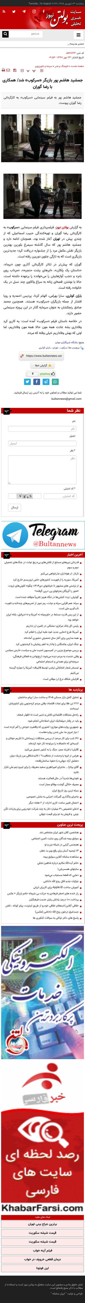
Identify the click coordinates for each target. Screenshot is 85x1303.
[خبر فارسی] (42, 1136)
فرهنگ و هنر (61, 66)
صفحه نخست (77, 66)
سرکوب (63, 348)
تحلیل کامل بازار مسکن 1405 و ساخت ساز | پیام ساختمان (48, 697)
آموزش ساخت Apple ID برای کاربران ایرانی (56, 887)
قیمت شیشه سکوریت (42, 1233)
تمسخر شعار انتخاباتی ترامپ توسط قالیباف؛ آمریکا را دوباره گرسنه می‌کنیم (44, 670)
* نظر (72, 451)
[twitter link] (27, 382)
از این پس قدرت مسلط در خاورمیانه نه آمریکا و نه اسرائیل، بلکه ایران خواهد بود (42, 617)
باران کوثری (44, 348)
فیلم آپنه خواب (42, 1250)
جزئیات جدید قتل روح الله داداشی (61, 881)
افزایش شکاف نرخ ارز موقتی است (61, 679)
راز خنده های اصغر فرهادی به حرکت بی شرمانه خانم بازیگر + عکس (43, 894)
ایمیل (72, 436)
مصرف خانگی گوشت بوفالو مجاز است (59, 784)
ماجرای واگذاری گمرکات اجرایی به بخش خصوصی (53, 797)
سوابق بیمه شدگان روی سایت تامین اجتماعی (55, 839)
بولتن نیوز (62, 227)
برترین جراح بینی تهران (42, 1224)
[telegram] (24, 11)
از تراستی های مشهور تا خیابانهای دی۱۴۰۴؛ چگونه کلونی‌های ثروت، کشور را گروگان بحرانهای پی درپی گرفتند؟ (43, 588)
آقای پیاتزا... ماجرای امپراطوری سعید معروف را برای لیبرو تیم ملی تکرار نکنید (41, 769)
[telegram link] (46, 382)
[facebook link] (36, 382)
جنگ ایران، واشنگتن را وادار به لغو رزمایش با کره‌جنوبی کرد (47, 644)
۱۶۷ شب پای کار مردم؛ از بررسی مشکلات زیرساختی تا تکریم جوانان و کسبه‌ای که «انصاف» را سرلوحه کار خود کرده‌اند (42, 741)
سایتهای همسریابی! (68, 869)
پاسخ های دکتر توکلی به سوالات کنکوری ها (56, 918)
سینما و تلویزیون (43, 66)
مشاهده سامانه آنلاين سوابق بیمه (61, 857)
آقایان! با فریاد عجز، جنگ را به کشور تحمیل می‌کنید (51, 750)
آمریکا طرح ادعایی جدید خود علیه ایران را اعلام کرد (52, 632)
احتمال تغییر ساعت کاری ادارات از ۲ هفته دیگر (54, 803)
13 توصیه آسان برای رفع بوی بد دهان (59, 851)
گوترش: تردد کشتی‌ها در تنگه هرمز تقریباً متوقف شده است (47, 597)
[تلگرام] (43, 535)
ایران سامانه (58, 1294)
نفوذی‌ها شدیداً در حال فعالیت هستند (58, 778)
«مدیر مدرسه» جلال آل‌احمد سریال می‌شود (61, 44)
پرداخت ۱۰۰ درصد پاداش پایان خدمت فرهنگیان (54, 900)
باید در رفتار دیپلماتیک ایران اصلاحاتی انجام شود (53, 721)
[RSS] (4, 11)
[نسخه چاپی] (3, 70)
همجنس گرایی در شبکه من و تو (62, 845)
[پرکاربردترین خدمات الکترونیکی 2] (42, 992)
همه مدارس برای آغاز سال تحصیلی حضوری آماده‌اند (51, 638)
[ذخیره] (14, 70)
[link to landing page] (62, 18)
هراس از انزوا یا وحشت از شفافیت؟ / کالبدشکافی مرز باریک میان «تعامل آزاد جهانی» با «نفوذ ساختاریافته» (44, 758)
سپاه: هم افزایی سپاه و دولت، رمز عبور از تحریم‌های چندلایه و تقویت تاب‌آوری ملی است (42, 606)
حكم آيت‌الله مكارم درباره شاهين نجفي (58, 863)
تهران (55, 348)
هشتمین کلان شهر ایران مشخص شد (59, 832)
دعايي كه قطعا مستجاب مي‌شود (62, 875)
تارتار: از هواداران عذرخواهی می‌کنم (60, 574)
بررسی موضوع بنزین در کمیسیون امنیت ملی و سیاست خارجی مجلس (42, 650)
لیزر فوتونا (42, 1268)
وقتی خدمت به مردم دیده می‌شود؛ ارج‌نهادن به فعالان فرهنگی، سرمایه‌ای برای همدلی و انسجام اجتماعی (45, 659)
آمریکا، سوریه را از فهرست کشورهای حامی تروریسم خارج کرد (46, 580)
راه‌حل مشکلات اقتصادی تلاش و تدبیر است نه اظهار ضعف (48, 715)
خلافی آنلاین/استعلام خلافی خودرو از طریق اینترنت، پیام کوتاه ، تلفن (42, 906)
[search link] (5, 34)
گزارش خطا (41, 366)
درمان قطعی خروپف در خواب (42, 1259)
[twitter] (14, 12)
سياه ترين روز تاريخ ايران (65, 791)
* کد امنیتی (69, 489)
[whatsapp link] (55, 382)
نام (73, 421)
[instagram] (34, 12)
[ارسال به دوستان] (8, 70)
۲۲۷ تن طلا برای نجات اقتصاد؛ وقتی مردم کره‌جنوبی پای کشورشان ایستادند (44, 706)
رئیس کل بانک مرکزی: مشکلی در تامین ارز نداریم (52, 626)
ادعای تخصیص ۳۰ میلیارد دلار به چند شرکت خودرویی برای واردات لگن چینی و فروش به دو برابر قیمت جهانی (41, 811)
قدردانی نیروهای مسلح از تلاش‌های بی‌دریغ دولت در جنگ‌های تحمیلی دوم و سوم (41, 565)
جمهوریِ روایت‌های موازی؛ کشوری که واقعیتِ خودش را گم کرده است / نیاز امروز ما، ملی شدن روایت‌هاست (41, 729)
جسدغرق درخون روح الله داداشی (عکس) (57, 912)
